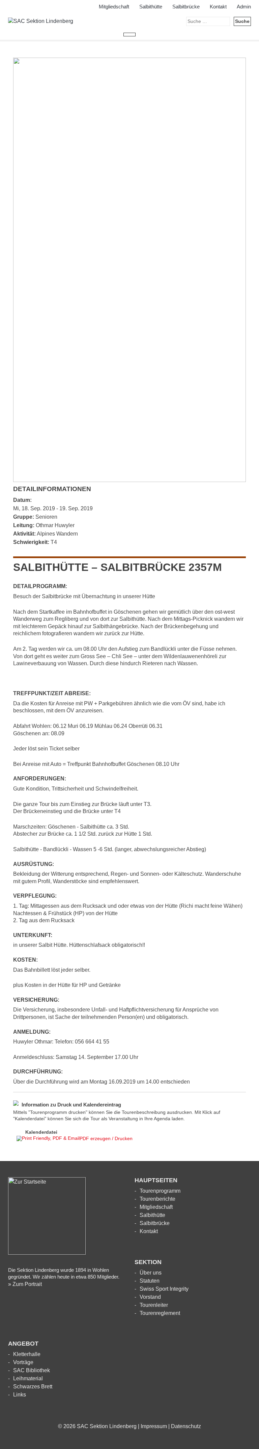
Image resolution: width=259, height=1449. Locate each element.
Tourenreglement (160, 1313)
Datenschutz (186, 1426)
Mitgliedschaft (114, 6)
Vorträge (23, 1362)
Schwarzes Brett (32, 1386)
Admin (244, 6)
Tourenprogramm (160, 1191)
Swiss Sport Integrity (164, 1289)
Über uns (151, 1273)
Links (19, 1394)
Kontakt (218, 6)
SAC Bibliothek (31, 1370)
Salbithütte (150, 6)
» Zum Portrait (25, 1284)
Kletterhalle (26, 1354)
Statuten (150, 1281)
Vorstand (150, 1297)
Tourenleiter (154, 1305)
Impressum (154, 1426)
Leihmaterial (28, 1378)
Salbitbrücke (186, 6)
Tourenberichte (157, 1199)
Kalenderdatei (41, 1132)
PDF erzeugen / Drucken (106, 1138)
